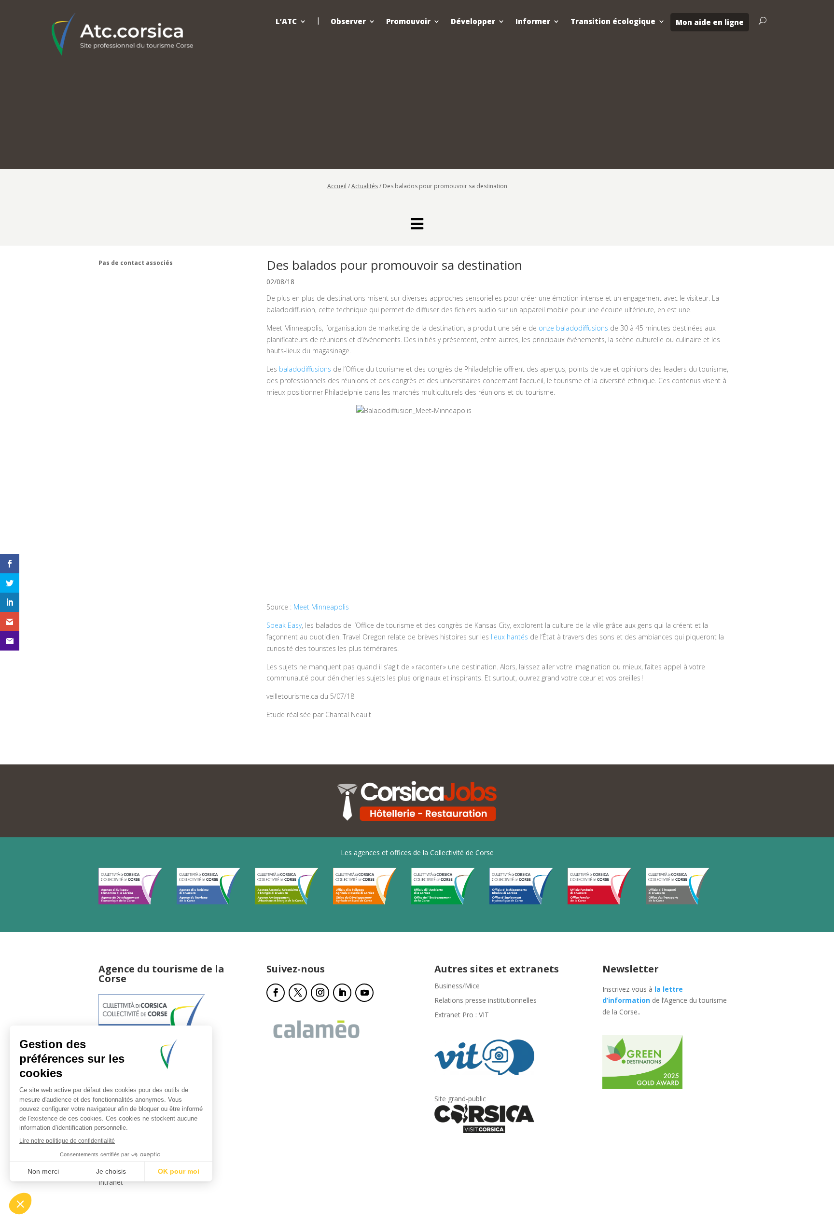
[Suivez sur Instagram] (320, 993)
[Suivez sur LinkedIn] (342, 993)
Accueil (337, 186)
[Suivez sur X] (298, 993)
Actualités (364, 186)
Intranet (110, 1183)
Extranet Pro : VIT (461, 1015)
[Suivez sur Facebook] (275, 993)
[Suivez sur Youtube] (364, 993)
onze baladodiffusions (573, 328)
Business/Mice (457, 986)
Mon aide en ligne (710, 22)
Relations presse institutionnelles (485, 1001)
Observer (348, 21)
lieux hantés (509, 636)
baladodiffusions (305, 369)
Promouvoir (408, 21)
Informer (532, 21)
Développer (473, 21)
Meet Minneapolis (321, 606)
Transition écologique (612, 21)
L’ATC (286, 21)
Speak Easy (284, 625)
